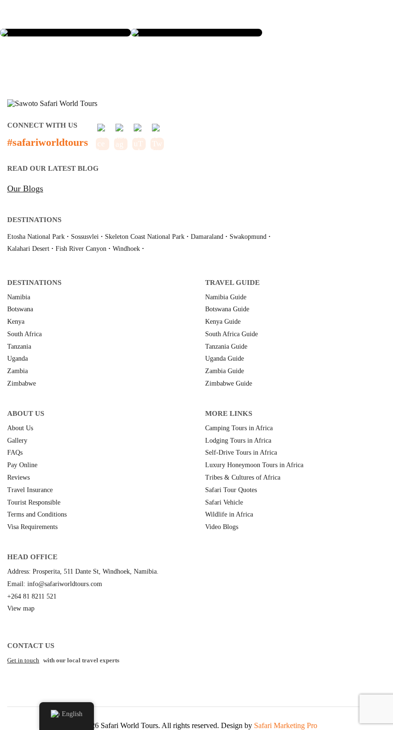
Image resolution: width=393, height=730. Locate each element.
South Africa (24, 334)
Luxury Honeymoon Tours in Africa (254, 465)
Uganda (17, 358)
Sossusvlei (85, 236)
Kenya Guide (223, 321)
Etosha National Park (36, 236)
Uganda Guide (224, 358)
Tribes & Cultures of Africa (242, 477)
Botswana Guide (227, 309)
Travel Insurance (30, 490)
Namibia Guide (225, 297)
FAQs (15, 452)
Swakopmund (248, 236)
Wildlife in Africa (229, 514)
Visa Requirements (32, 526)
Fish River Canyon (81, 248)
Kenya (15, 321)
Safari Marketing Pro (285, 725)
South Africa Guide (231, 334)
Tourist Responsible (33, 502)
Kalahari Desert (28, 248)
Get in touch (23, 660)
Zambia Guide (224, 371)
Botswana (20, 309)
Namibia (18, 297)
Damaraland (207, 236)
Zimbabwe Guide (228, 383)
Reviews (18, 477)
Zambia (17, 371)
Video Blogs (221, 526)
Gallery (17, 440)
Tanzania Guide (226, 346)
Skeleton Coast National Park (145, 236)
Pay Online (22, 465)
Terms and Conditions (37, 514)
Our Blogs (25, 188)
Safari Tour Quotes (231, 490)
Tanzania (19, 346)
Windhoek (126, 248)
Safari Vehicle (224, 502)
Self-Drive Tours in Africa (241, 452)
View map (21, 608)
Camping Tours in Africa (239, 428)
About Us (20, 428)
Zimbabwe (21, 383)
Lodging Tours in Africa (238, 440)
